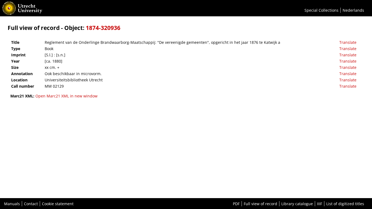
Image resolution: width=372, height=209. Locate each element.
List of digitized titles (345, 203)
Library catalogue (297, 203)
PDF (236, 203)
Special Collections (321, 10)
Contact (31, 203)
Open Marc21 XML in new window (66, 96)
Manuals (12, 203)
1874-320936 (103, 28)
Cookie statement (58, 203)
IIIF (319, 203)
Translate (347, 42)
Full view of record (260, 203)
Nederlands (353, 10)
